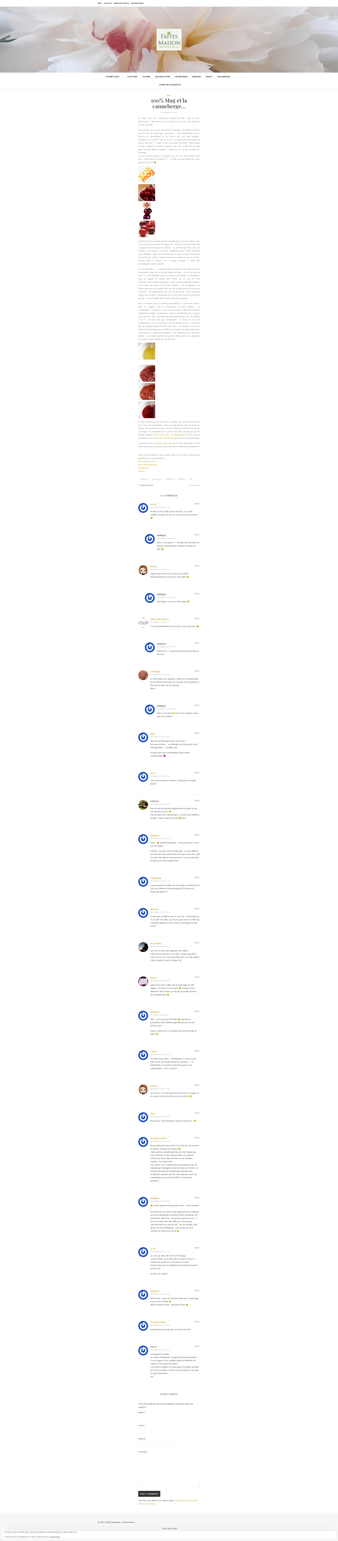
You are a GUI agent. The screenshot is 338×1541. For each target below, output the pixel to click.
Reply (197, 503)
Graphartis (115, 1522)
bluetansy (156, 943)
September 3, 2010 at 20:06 (167, 709)
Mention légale (121, 3)
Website (142, 1438)
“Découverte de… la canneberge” (169, 434)
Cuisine (146, 76)
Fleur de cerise (158, 1322)
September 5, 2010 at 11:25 (160, 1054)
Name (141, 1412)
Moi (169, 95)
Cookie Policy (55, 1537)
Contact (108, 3)
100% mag (144, 479)
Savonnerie (223, 76)
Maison (196, 76)
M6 (190, 479)
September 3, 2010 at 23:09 (160, 804)
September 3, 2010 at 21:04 (160, 776)
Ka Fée (153, 504)
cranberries (169, 479)
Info (100, 3)
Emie (169, 443)
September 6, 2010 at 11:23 (160, 1251)
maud (153, 977)
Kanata (141, 471)
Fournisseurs (137, 3)
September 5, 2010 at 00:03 (160, 981)
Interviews (181, 76)
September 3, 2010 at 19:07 (167, 538)
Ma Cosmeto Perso (147, 461)
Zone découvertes (170, 84)
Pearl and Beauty (159, 619)
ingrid (153, 566)
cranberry (181, 479)
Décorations (162, 76)
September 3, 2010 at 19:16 (167, 597)
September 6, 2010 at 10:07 (160, 1141)
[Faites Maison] (169, 39)
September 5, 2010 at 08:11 (160, 1015)
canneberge (156, 479)
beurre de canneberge (163, 438)
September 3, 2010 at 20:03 (160, 675)
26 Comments (194, 485)
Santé (209, 76)
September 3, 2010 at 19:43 (167, 647)
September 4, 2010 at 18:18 (160, 912)
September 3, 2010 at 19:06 (160, 507)
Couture (132, 76)
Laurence (159, 443)
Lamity (154, 1051)
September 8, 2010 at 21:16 (160, 1350)
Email (141, 1425)
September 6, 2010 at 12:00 (160, 1294)
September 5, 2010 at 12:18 (160, 1089)
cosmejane (155, 878)
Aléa (152, 1113)
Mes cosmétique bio (147, 464)
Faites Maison (147, 485)
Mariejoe (154, 835)
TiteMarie (155, 671)
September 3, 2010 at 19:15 (160, 569)
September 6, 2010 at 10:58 (160, 1201)
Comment (142, 1451)
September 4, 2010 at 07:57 (160, 838)
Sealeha (154, 909)
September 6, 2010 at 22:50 (160, 1325)
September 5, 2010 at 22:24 (160, 1117)
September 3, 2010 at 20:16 (160, 737)
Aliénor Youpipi (158, 1138)
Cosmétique (112, 76)
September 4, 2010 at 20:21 (160, 946)
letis (152, 773)
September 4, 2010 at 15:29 (160, 881)
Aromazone (143, 468)
